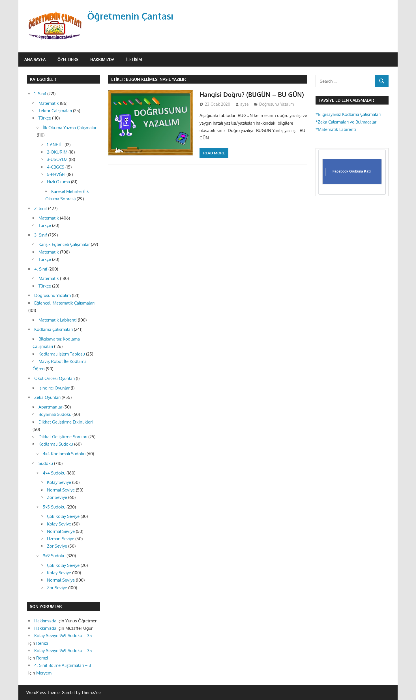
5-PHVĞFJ (56, 174)
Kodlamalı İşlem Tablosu (61, 354)
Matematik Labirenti (57, 320)
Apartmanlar (50, 407)
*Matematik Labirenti (336, 129)
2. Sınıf (40, 208)
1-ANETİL (55, 144)
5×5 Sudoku (54, 507)
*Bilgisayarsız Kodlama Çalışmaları (348, 114)
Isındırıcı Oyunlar (54, 388)
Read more (214, 153)
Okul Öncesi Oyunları (54, 378)
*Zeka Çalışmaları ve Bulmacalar (346, 122)
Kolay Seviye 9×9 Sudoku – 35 (63, 635)
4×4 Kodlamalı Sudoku (64, 453)
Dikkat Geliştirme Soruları (62, 436)
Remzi (42, 643)
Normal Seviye (61, 490)
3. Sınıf (40, 235)
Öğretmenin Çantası (130, 16)
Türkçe (44, 118)
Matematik (48, 103)
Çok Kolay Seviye (63, 516)
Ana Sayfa (35, 59)
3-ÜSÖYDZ (57, 159)
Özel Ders (67, 59)
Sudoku (45, 463)
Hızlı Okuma (58, 181)
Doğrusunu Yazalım (276, 104)
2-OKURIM (57, 152)
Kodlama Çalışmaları (53, 329)
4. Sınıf (40, 269)
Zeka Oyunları (47, 397)
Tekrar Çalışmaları (55, 110)
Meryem (44, 673)
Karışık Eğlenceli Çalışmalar (64, 244)
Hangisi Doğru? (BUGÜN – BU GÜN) (252, 94)
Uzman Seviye (60, 538)
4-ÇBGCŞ (55, 167)
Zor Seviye (57, 497)
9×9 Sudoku (54, 555)
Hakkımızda (102, 59)
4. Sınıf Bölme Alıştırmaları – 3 (62, 665)
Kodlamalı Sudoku (55, 444)
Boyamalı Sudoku (54, 414)
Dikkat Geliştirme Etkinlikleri (65, 422)
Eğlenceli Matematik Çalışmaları (64, 303)
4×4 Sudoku (54, 473)
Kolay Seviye (59, 482)
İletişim (134, 59)
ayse (244, 104)
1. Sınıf (40, 93)
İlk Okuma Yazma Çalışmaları (70, 127)
